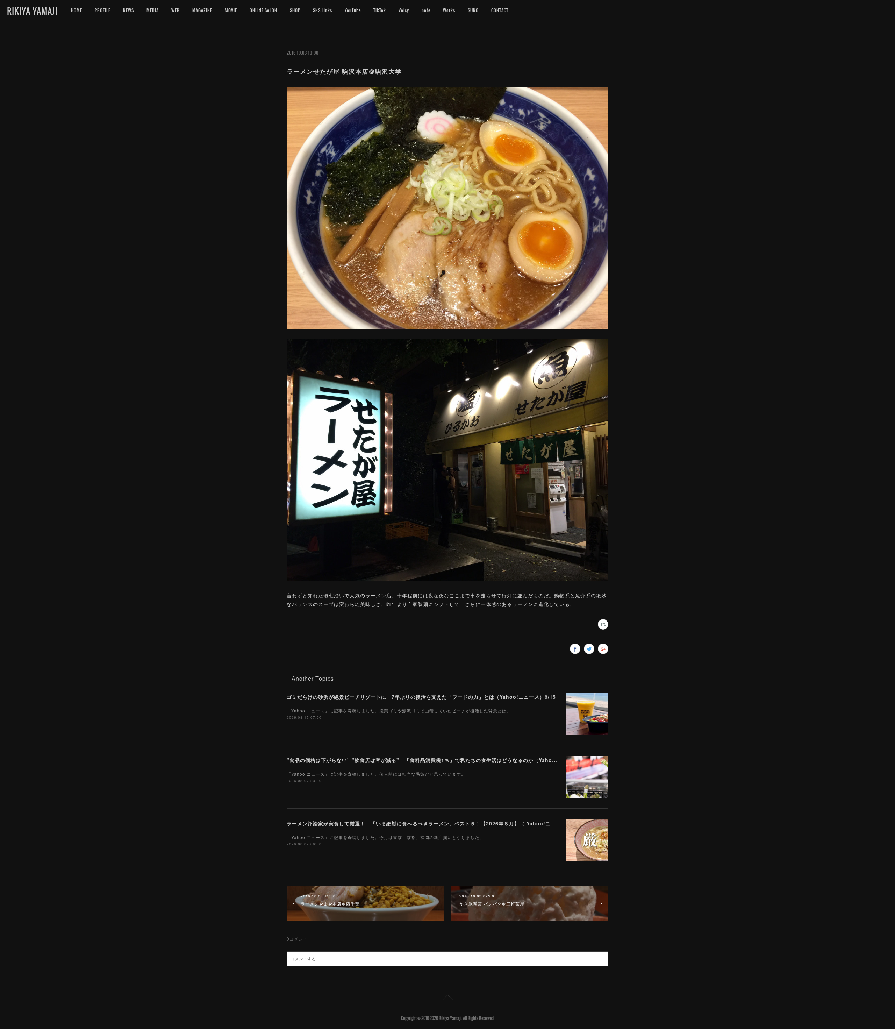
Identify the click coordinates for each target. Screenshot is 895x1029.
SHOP (295, 10)
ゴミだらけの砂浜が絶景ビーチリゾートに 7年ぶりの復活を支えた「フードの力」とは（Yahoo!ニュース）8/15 (421, 696)
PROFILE (102, 10)
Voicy (404, 10)
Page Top (447, 998)
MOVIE (231, 10)
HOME (76, 10)
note (426, 10)
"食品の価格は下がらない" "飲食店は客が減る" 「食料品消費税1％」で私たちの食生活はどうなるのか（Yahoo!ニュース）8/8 (439, 760)
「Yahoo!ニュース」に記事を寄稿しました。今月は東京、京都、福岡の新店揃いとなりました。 (385, 837)
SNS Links (322, 10)
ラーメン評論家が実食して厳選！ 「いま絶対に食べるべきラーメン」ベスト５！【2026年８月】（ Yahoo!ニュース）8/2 (433, 823)
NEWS (128, 10)
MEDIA (152, 10)
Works (449, 10)
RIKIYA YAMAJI (32, 11)
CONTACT (499, 10)
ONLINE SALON (263, 10)
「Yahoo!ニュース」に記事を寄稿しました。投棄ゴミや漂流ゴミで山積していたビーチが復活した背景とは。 (399, 711)
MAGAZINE (202, 10)
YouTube (353, 10)
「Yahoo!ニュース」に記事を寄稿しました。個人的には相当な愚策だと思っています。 (376, 774)
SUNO (473, 10)
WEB (175, 10)
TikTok (379, 10)
